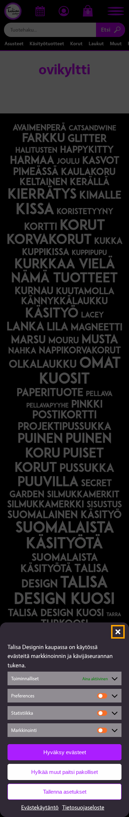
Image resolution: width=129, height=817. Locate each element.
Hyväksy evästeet (64, 752)
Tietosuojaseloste (83, 807)
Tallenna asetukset (64, 792)
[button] (117, 631)
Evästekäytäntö (40, 807)
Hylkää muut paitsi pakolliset (64, 772)
